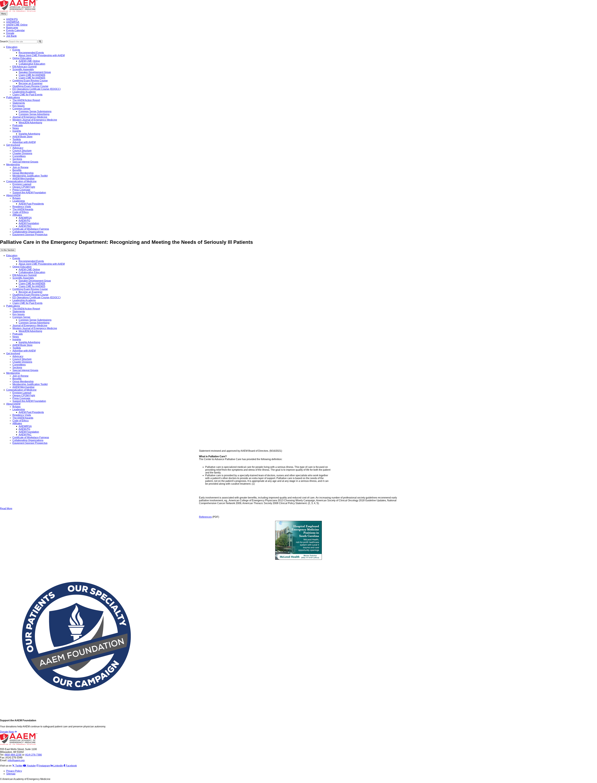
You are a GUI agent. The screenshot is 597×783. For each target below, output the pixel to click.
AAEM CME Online (17, 24)
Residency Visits (21, 206)
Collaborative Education (32, 64)
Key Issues (18, 105)
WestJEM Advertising (30, 122)
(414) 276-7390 (33, 754)
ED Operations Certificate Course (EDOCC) (36, 89)
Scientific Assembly (23, 69)
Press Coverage (21, 189)
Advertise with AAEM (24, 142)
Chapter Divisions (22, 153)
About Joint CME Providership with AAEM (42, 55)
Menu (3, 14)
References (205, 517)
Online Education (22, 58)
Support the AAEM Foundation (29, 192)
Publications (13, 97)
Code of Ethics (20, 212)
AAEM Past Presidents (31, 203)
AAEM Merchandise (23, 178)
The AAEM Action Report (26, 100)
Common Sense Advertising (34, 114)
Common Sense (21, 108)
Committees (19, 156)
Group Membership (23, 173)
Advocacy (17, 147)
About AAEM (13, 195)
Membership (13, 164)
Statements (18, 103)
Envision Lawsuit (21, 184)
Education (11, 47)
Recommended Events (31, 52)
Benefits (16, 170)
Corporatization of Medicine (21, 181)
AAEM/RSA (12, 22)
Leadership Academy (24, 91)
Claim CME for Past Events (27, 94)
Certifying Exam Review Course (30, 80)
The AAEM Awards (22, 209)
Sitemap (10, 773)
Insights (16, 131)
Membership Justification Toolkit (30, 175)
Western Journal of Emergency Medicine (34, 119)
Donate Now (7, 731)
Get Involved (13, 145)
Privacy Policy (14, 771)
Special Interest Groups (25, 161)
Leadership (18, 201)
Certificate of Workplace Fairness (30, 229)
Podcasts (17, 125)
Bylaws (16, 198)
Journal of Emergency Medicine (29, 117)
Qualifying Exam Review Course (30, 86)
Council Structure (22, 150)
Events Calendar (15, 30)
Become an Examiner (30, 83)
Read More (6, 508)
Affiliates (17, 215)
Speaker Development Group (35, 72)
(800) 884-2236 (13, 754)
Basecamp (12, 27)
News (15, 128)
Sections (17, 159)
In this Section (7, 250)
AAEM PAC (25, 226)
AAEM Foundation (29, 223)
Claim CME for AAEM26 (32, 75)
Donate (10, 33)
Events (16, 50)
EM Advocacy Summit (24, 66)
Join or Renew (20, 167)
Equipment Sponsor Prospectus (29, 234)
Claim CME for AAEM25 (32, 77)
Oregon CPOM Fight (23, 187)
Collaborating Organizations (27, 231)
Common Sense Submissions (35, 111)
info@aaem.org (16, 760)
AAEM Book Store (22, 136)
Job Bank (11, 36)
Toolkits (16, 139)
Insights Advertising (29, 133)
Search (4, 41)
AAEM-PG (12, 19)
